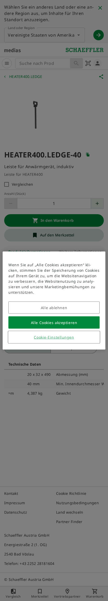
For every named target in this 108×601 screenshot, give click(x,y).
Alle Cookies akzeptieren (54, 322)
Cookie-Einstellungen (54, 337)
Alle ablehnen (54, 307)
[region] (54, 301)
